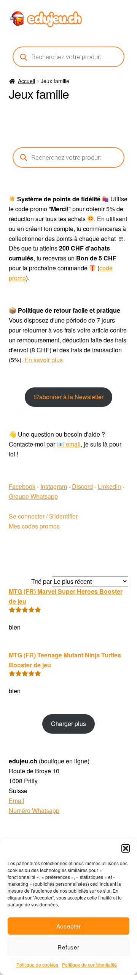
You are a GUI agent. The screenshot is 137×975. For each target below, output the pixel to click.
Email (16, 800)
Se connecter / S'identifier (43, 516)
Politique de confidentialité (89, 964)
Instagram (53, 486)
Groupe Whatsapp (33, 496)
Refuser (68, 947)
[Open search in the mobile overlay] (69, 57)
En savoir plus (43, 359)
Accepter (68, 926)
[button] (125, 848)
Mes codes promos (34, 526)
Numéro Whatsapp (34, 810)
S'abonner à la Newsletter (69, 396)
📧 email (69, 444)
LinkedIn (109, 486)
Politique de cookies (37, 964)
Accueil (26, 81)
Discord (82, 486)
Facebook (22, 486)
